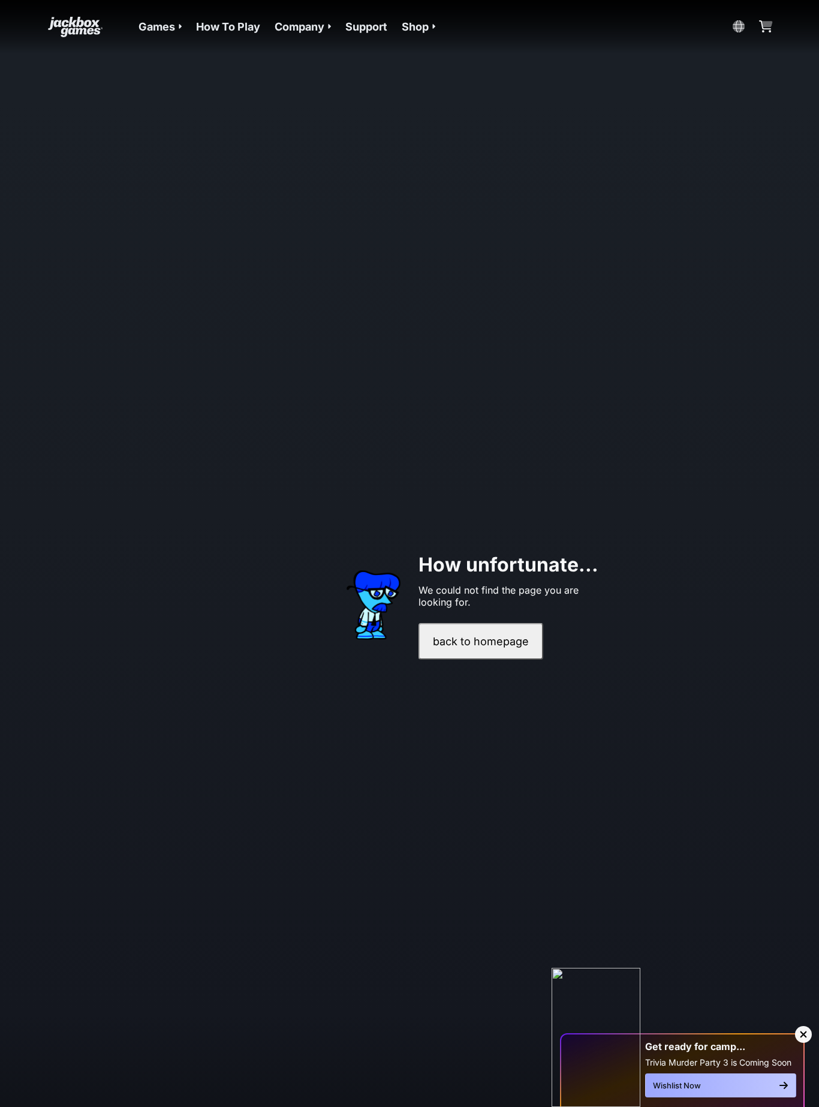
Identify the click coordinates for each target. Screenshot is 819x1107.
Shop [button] (415, 26)
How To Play (228, 26)
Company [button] (299, 26)
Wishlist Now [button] (677, 1085)
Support (366, 26)
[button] (160, 27)
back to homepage (481, 641)
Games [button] (156, 26)
